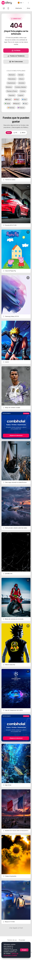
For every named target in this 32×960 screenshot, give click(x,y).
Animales (21, 83)
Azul (25, 99)
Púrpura (21, 107)
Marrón (17, 103)
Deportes (11, 95)
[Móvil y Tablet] (8, 8)
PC (16, 132)
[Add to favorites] (28, 140)
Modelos (9, 87)
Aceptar (24, 950)
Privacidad (22, 940)
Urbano (21, 79)
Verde (8, 103)
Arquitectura (11, 83)
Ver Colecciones (17, 61)
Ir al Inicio (17, 50)
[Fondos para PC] (4, 8)
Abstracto (18, 8)
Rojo (17, 99)
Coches (22, 91)
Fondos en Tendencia (17, 56)
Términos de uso (12, 940)
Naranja (11, 107)
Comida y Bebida (20, 87)
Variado (20, 75)
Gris (26, 103)
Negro (9, 99)
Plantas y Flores (12, 91)
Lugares (20, 95)
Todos (9, 132)
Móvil (23, 132)
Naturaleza (11, 79)
